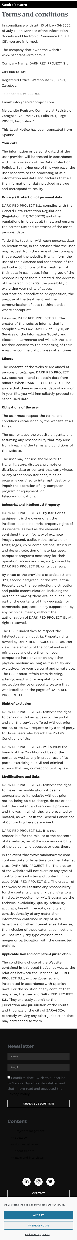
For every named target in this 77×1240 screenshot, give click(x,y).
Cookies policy (33, 1234)
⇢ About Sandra (22, 1151)
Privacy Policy (18, 1094)
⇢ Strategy (19, 1137)
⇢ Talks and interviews (27, 1157)
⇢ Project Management (27, 1131)
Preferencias (38, 1225)
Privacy (46, 1234)
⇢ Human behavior (24, 1144)
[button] (26, 1182)
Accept (38, 1215)
